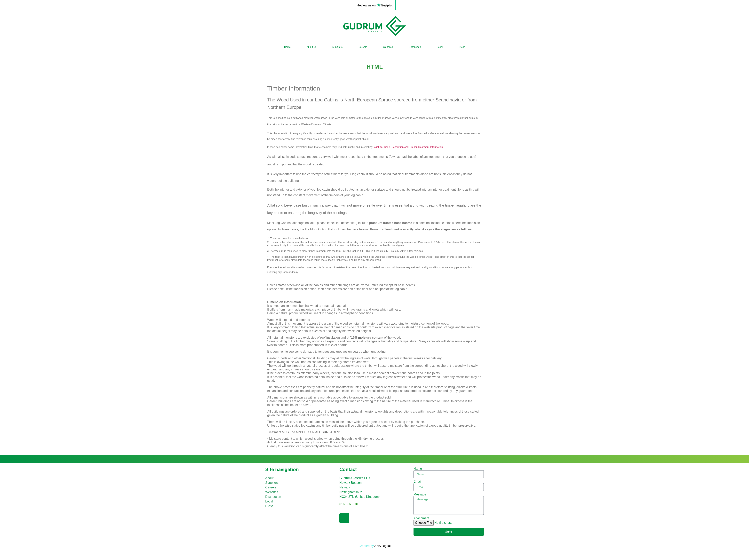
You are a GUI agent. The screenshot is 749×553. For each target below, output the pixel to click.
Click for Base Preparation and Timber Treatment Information (408, 147)
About (269, 478)
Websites (388, 47)
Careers (363, 47)
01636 (349, 504)
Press (462, 47)
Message (420, 494)
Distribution (415, 47)
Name (418, 468)
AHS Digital (382, 546)
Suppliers (337, 47)
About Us (311, 47)
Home (287, 47)
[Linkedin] (344, 518)
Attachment (421, 518)
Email (418, 481)
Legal (440, 47)
